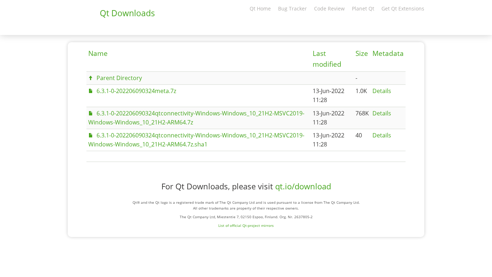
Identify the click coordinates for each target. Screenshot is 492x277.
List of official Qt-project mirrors (246, 225)
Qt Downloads (127, 13)
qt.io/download (303, 186)
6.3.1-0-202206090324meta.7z (136, 91)
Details (381, 91)
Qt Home (260, 8)
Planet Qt (363, 8)
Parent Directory (119, 78)
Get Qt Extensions (402, 8)
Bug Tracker (292, 8)
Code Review (329, 8)
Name (98, 53)
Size (361, 53)
